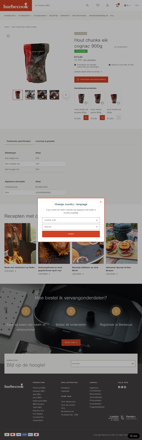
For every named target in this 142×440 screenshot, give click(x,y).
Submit (71, 234)
